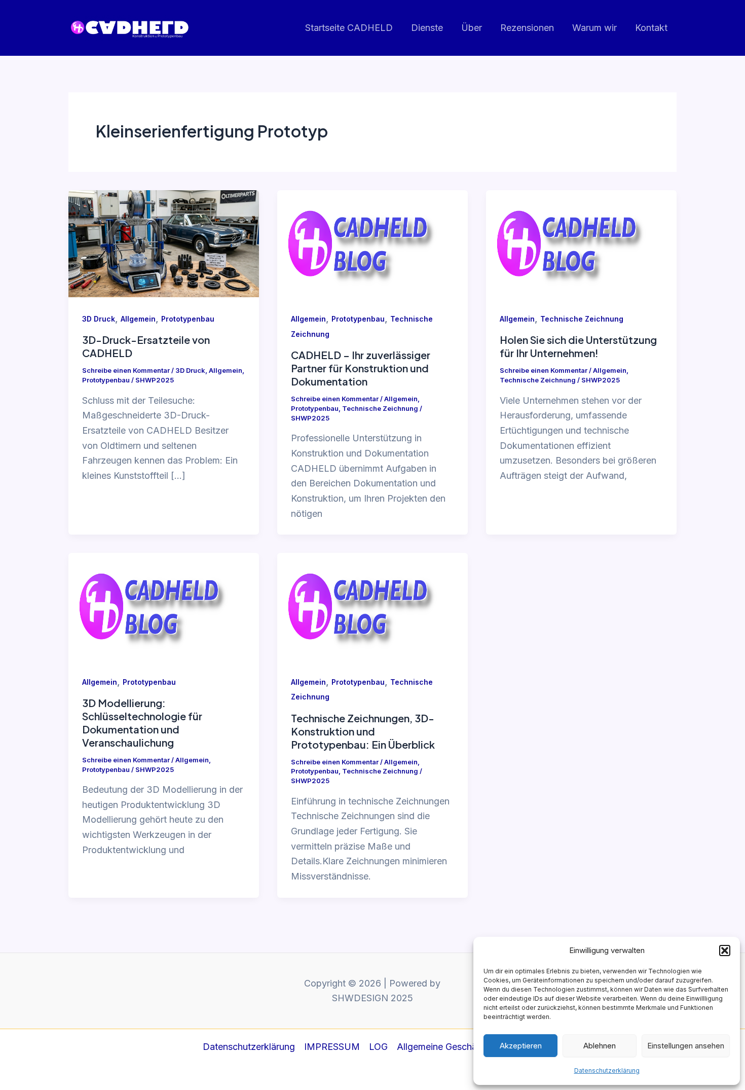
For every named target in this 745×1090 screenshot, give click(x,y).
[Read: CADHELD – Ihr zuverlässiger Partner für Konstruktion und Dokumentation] (372, 242)
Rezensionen (527, 27)
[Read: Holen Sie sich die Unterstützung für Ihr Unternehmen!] (581, 242)
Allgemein (138, 318)
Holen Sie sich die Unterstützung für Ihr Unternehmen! (578, 346)
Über (471, 27)
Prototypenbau (187, 318)
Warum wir (594, 27)
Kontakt (651, 27)
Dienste (427, 27)
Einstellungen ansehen (685, 1045)
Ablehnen (599, 1045)
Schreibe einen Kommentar (126, 370)
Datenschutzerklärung (607, 1070)
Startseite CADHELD (349, 27)
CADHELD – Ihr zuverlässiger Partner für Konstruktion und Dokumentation (360, 368)
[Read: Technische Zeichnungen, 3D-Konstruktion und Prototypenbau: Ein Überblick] (372, 606)
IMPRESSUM (332, 1046)
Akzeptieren (521, 1045)
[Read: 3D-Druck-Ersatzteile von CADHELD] (163, 242)
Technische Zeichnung (380, 408)
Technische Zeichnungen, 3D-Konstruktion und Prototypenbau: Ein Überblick (363, 731)
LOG (378, 1046)
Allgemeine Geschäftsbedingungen (469, 1046)
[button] (725, 950)
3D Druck (98, 318)
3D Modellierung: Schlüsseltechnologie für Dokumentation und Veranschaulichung (142, 722)
